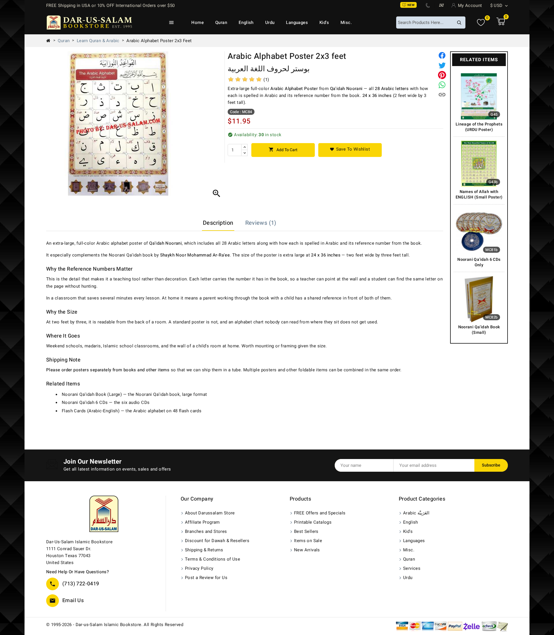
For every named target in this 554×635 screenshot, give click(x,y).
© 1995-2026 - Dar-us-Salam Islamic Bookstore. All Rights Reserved (114, 624)
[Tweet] (442, 65)
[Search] (459, 22)
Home (197, 22)
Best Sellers (306, 531)
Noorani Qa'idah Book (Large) (92, 394)
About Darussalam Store (210, 513)
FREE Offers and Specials (320, 513)
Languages (297, 22)
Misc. (346, 22)
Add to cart (283, 150)
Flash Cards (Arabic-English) (90, 411)
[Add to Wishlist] (350, 150)
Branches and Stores (206, 531)
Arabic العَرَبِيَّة (416, 513)
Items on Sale (308, 540)
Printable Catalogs (313, 522)
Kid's (324, 22)
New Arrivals (307, 550)
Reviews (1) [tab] (260, 223)
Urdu (270, 22)
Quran (221, 22)
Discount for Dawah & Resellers (217, 540)
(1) (266, 79)
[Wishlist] (481, 23)
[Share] (442, 55)
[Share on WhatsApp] (442, 85)
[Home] (50, 41)
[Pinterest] (442, 75)
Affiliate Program (202, 522)
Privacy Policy (199, 568)
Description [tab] (218, 223)
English (246, 22)
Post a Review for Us (206, 577)
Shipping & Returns (204, 550)
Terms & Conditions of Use (212, 559)
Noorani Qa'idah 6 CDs (85, 402)
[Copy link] (442, 95)
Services (411, 568)
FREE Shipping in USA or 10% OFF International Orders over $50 (110, 5)
